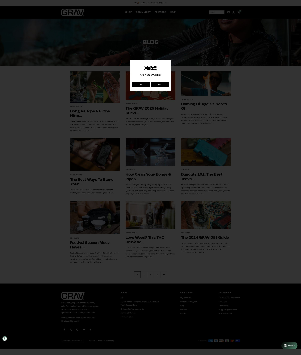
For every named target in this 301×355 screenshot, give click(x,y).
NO (141, 84)
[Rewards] (289, 345)
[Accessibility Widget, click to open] (4, 338)
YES (160, 84)
